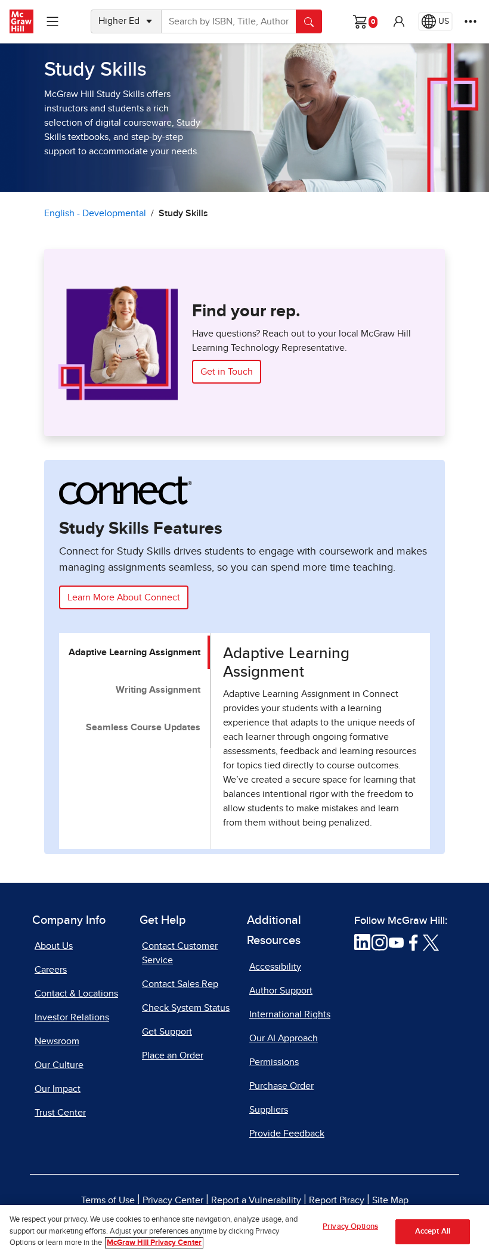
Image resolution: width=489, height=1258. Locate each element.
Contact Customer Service (180, 953)
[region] (244, 1231)
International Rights (289, 1014)
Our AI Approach (283, 1038)
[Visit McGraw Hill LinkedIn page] (362, 941)
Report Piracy (336, 1200)
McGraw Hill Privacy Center (154, 1243)
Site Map (390, 1200)
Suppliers (268, 1109)
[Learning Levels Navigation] (52, 21)
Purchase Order (281, 1086)
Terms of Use (108, 1200)
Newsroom (57, 1041)
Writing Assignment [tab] (158, 690)
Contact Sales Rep (180, 984)
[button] (398, 21)
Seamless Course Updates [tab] (143, 727)
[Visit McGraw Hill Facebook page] (414, 941)
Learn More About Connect (123, 597)
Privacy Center (173, 1200)
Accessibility (275, 966)
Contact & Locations (76, 993)
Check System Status (186, 1008)
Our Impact (58, 1089)
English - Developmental (95, 213)
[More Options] (470, 21)
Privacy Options (350, 1227)
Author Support (280, 990)
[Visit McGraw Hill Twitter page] (431, 941)
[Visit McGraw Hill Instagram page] (380, 941)
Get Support (167, 1031)
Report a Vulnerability (256, 1200)
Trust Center (60, 1112)
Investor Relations (72, 1017)
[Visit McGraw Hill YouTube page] (396, 941)
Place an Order (172, 1055)
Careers (51, 969)
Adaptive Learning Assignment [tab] (134, 652)
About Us (54, 946)
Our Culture (59, 1065)
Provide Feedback (286, 1133)
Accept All (432, 1231)
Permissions (274, 1062)
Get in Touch (226, 371)
